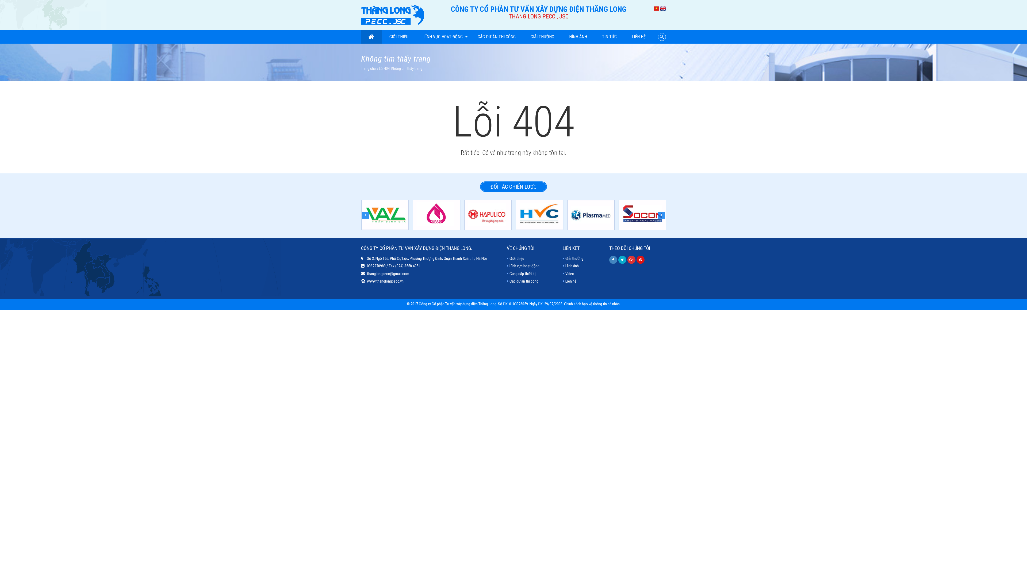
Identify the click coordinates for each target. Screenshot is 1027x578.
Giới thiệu (398, 36)
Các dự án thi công (497, 36)
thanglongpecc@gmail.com (388, 273)
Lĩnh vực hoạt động (443, 36)
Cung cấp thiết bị (522, 273)
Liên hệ (639, 36)
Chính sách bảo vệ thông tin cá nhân (592, 304)
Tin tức (609, 36)
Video (569, 273)
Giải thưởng (542, 36)
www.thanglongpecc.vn (385, 281)
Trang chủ (368, 68)
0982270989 (376, 266)
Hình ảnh (578, 36)
